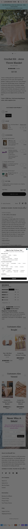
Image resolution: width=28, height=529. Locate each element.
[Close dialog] (27, 249)
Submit (14, 278)
